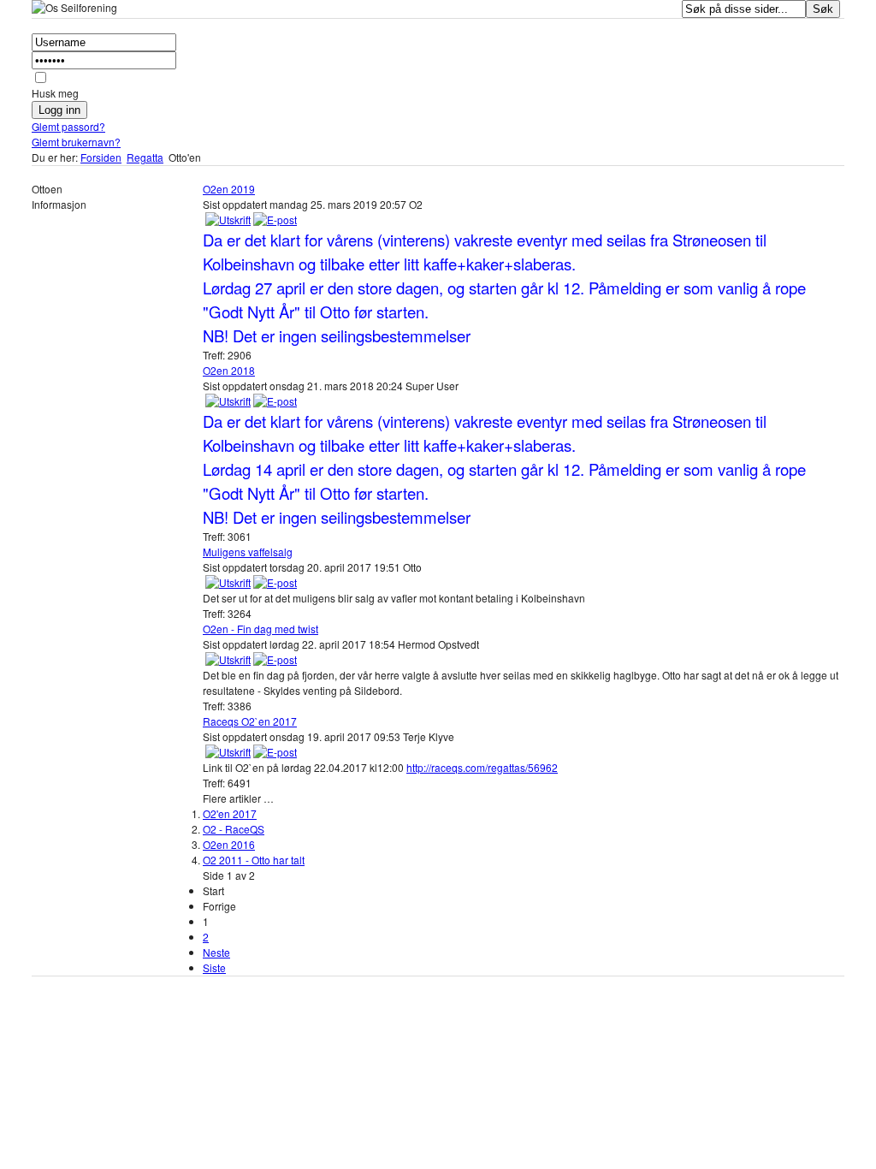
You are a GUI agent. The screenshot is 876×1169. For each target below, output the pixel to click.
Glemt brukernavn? (76, 141)
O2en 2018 (229, 370)
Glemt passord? (68, 126)
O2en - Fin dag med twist (260, 628)
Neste (216, 952)
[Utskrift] (228, 219)
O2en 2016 (229, 844)
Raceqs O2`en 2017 (250, 721)
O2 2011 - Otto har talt (254, 859)
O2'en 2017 (230, 813)
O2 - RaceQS (233, 829)
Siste (214, 967)
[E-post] (275, 219)
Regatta (145, 157)
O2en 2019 (229, 188)
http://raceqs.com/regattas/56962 (482, 767)
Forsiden (100, 157)
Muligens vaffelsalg (248, 551)
